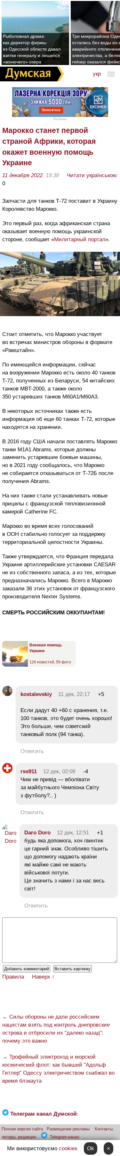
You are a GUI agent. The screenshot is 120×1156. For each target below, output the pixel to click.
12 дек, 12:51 (73, 833)
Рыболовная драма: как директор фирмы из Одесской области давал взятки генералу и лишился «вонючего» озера (31, 49)
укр (97, 74)
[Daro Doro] (9, 841)
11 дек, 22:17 (74, 694)
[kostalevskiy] (7, 694)
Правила (13, 977)
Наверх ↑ (43, 977)
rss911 (28, 771)
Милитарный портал (79, 239)
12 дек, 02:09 (59, 771)
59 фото (63, 662)
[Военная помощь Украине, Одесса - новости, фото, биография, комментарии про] (15, 665)
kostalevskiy (36, 694)
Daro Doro (37, 833)
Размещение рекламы (68, 1129)
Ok (90, 1148)
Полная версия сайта (22, 1129)
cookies (68, 1148)
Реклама (60, 119)
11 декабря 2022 (22, 175)
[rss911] (7, 771)
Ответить (32, 751)
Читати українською (92, 175)
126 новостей (41, 662)
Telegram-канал (64, 1137)
